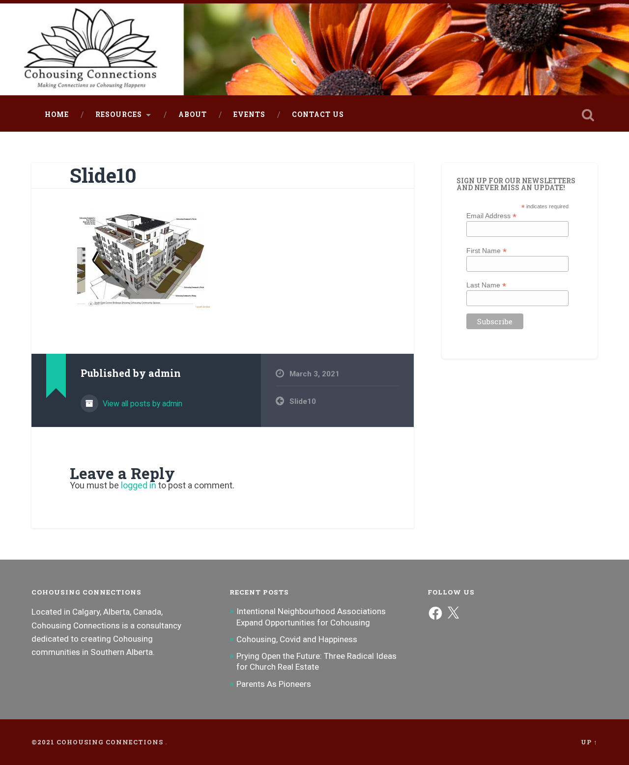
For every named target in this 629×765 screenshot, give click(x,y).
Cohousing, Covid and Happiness (296, 639)
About (192, 114)
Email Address (491, 215)
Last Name (486, 285)
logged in (138, 485)
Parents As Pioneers (273, 684)
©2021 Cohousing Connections (97, 742)
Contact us (318, 114)
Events (249, 114)
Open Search (588, 115)
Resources (118, 114)
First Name (486, 250)
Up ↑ (589, 742)
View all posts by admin (141, 403)
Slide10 (103, 175)
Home (57, 114)
